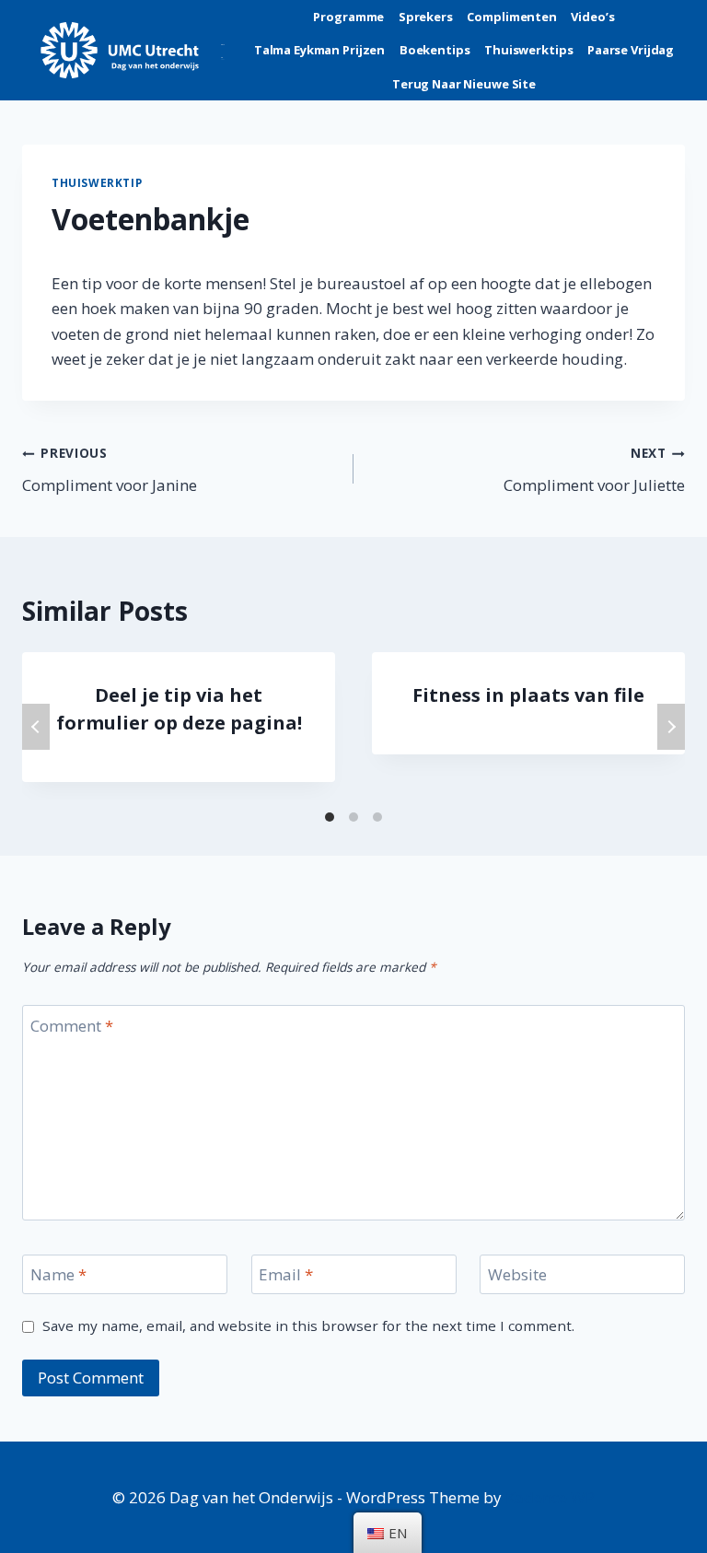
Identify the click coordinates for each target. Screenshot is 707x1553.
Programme (348, 16)
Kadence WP (550, 1497)
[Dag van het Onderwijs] (133, 50)
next (671, 727)
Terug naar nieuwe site (464, 84)
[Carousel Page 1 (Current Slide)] (329, 817)
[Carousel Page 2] (353, 817)
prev (36, 727)
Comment (71, 1025)
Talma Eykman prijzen (319, 49)
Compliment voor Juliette (594, 470)
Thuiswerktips (528, 49)
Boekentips (435, 49)
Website (517, 1275)
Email (286, 1275)
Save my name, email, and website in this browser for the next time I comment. (308, 1326)
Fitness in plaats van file (528, 695)
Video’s (592, 16)
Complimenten (511, 16)
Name (58, 1275)
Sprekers (426, 16)
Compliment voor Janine (109, 470)
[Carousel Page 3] (377, 817)
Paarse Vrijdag (630, 49)
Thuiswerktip (97, 182)
